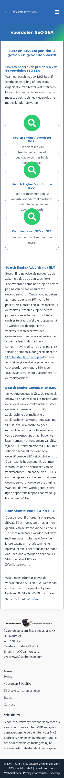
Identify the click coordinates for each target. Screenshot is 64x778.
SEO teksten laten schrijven (24, 357)
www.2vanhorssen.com (26, 656)
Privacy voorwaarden (35, 773)
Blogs (8, 697)
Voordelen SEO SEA (17, 683)
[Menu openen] (58, 11)
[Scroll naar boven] (55, 771)
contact (31, 598)
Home (8, 676)
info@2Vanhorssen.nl (27, 651)
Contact (9, 704)
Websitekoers (12, 773)
